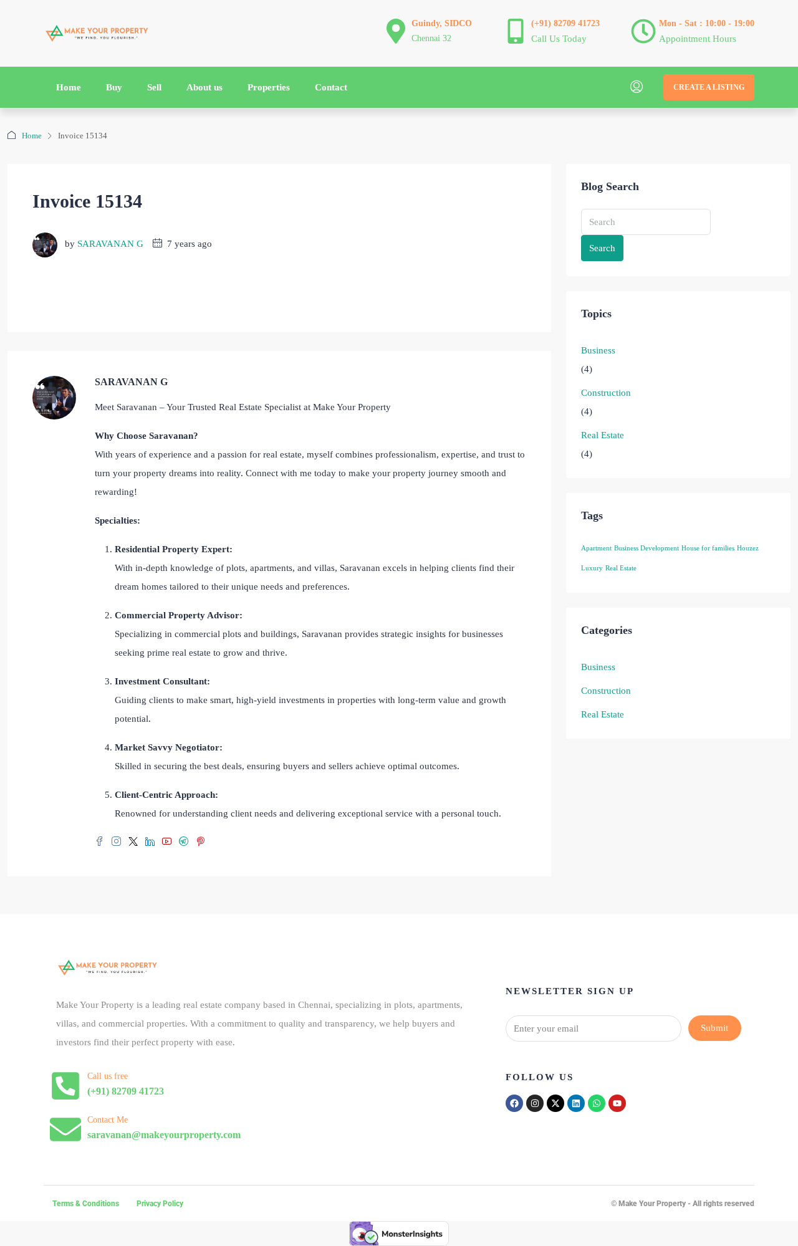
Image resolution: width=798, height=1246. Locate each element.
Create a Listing (708, 87)
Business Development (646, 548)
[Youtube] (617, 1103)
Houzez (748, 548)
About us (204, 87)
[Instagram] (535, 1103)
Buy (114, 87)
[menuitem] (636, 87)
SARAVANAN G (110, 244)
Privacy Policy (160, 1203)
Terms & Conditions (85, 1203)
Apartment (596, 548)
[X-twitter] (555, 1103)
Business (598, 350)
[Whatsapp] (596, 1103)
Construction (606, 393)
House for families (707, 548)
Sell (154, 87)
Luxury (592, 568)
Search (602, 248)
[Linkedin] (576, 1103)
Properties (269, 87)
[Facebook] (514, 1103)
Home (68, 87)
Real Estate (602, 435)
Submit (714, 1028)
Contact (331, 87)
